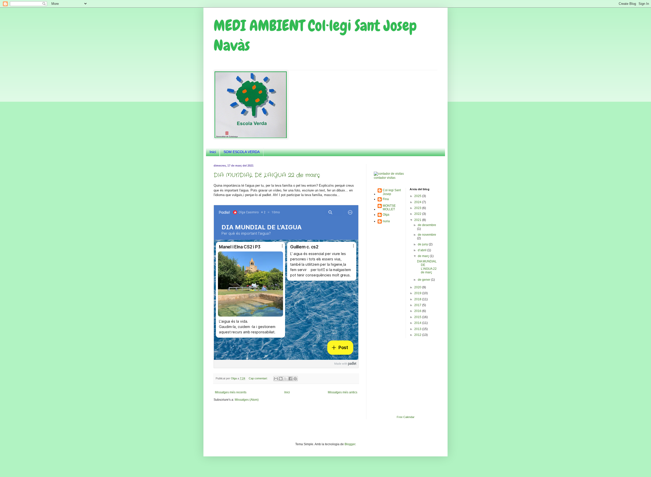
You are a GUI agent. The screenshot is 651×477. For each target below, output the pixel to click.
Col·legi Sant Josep (392, 192)
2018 (418, 299)
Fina (386, 199)
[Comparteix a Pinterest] (295, 378)
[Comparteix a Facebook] (290, 378)
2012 (418, 335)
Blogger (350, 444)
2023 (418, 208)
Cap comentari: (258, 378)
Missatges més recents (230, 392)
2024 (418, 202)
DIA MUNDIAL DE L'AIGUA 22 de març (267, 175)
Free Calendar (406, 417)
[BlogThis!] (280, 378)
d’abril (422, 250)
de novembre (427, 234)
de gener (424, 279)
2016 (418, 311)
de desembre (427, 225)
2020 (418, 287)
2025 (418, 196)
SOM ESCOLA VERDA (242, 152)
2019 (418, 293)
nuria (386, 221)
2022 (418, 214)
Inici (213, 152)
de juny (423, 244)
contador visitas (384, 178)
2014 (418, 323)
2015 (418, 317)
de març (424, 256)
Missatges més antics (342, 392)
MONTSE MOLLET (389, 207)
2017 (418, 305)
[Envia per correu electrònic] (275, 378)
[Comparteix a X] (285, 378)
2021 (418, 220)
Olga (386, 214)
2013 (418, 329)
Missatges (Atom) (247, 399)
